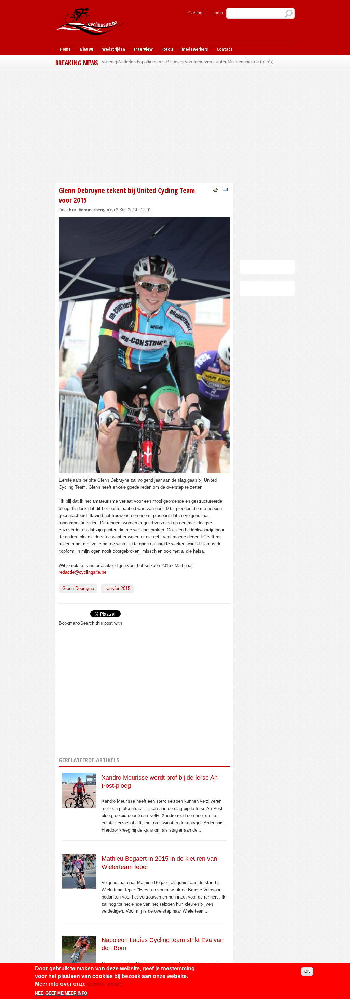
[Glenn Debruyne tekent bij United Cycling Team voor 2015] (144, 469)
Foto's (167, 49)
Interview (143, 49)
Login (217, 13)
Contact (196, 13)
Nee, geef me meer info (61, 993)
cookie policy (105, 984)
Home (65, 49)
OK (307, 971)
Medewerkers (195, 49)
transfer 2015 (117, 588)
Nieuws (86, 49)
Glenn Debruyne (78, 588)
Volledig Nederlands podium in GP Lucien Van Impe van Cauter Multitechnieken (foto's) (187, 61)
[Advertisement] (175, 126)
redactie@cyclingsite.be (82, 572)
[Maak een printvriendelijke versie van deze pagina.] (215, 189)
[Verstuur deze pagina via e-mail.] (225, 189)
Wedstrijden (113, 49)
